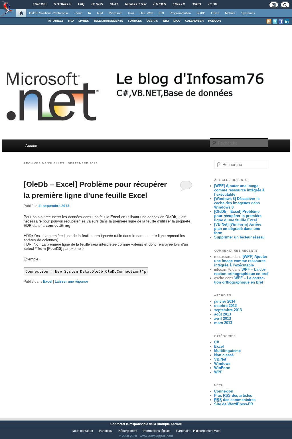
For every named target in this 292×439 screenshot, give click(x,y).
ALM (100, 13)
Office (215, 13)
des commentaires (235, 400)
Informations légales (157, 430)
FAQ (71, 20)
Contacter (117, 424)
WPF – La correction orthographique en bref (241, 271)
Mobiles (230, 13)
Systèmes (248, 13)
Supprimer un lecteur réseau (239, 237)
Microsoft (115, 13)
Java (130, 13)
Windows (222, 363)
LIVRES (83, 20)
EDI (161, 13)
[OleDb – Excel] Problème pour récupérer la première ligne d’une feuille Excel (237, 215)
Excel (47, 282)
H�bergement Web (206, 430)
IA (89, 13)
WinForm (222, 368)
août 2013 (222, 314)
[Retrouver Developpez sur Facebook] (281, 21)
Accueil (31, 145)
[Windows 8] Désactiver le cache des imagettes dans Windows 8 (237, 203)
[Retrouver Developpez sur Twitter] (275, 21)
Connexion (223, 391)
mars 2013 (223, 323)
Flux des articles (233, 395)
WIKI (166, 20)
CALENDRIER (194, 20)
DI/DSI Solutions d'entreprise (49, 13)
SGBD (200, 13)
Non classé (224, 355)
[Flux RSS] (269, 21)
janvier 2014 (224, 301)
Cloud (78, 13)
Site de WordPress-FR (233, 404)
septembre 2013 (228, 310)
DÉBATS (152, 20)
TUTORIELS (55, 20)
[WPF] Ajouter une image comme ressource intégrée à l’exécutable (239, 190)
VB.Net (220, 359)
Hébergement (127, 430)
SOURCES (135, 20)
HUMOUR (214, 20)
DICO (177, 20)
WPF (218, 372)
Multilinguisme (227, 351)
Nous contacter (82, 430)
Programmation (180, 13)
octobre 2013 (225, 306)
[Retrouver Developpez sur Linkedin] (287, 21)
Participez (106, 430)
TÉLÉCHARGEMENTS (108, 20)
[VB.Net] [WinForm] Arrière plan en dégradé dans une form (237, 228)
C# (216, 342)
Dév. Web (146, 13)
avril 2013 (222, 318)
